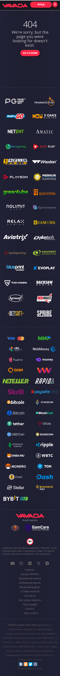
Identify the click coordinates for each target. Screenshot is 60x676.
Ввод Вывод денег (29, 587)
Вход (41, 4)
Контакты (30, 595)
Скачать (29, 608)
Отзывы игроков (29, 591)
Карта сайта (31, 613)
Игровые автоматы (30, 578)
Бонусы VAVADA (30, 574)
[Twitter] (30, 664)
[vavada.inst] (21, 563)
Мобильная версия (30, 582)
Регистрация (30, 604)
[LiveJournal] (40, 664)
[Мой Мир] (35, 664)
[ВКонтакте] (21, 664)
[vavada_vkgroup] (30, 563)
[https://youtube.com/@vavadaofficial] (12, 563)
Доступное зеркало (30, 600)
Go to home (30, 52)
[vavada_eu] (38, 563)
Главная (29, 569)
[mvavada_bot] (47, 563)
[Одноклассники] (26, 664)
